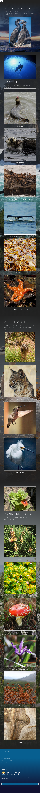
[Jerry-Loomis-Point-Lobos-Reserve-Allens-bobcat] (20, 365)
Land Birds (20, 436)
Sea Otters (20, 163)
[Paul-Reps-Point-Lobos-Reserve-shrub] (20, 562)
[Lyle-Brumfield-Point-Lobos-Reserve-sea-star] (20, 275)
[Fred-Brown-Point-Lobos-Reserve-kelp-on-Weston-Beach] (20, 238)
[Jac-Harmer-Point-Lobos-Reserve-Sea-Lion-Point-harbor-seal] (20, 92)
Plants (20, 705)
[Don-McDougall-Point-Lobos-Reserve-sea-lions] (20, 165)
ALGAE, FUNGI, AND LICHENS (20, 632)
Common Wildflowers (20, 669)
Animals (20, 399)
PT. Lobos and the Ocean (20, 309)
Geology (20, 742)
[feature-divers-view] (20, 55)
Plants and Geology (18, 514)
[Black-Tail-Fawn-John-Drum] (20, 332)
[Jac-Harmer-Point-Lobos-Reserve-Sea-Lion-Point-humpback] (20, 202)
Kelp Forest (20, 272)
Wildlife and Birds (17, 322)
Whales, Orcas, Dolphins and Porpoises (20, 236)
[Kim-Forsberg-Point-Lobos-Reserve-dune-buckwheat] (20, 671)
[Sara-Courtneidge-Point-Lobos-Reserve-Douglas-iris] (20, 635)
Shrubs (20, 596)
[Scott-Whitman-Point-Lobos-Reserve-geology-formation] (20, 708)
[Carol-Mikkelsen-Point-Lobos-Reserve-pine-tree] (20, 525)
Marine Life (12, 82)
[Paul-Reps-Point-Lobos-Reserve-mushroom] (20, 598)
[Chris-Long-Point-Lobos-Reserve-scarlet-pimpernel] (20, 486)
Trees (20, 559)
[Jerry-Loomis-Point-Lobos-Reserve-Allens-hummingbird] (20, 402)
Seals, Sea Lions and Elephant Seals (20, 199)
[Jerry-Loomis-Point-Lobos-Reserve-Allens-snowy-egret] (20, 438)
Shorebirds (20, 472)
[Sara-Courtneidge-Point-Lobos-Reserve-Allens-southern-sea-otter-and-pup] (20, 128)
